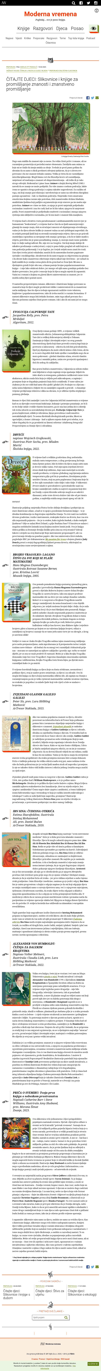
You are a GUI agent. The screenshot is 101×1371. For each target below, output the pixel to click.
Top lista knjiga (76, 38)
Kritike (27, 38)
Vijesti (19, 38)
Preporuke (38, 38)
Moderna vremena (50, 14)
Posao (77, 28)
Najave (9, 38)
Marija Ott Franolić (28, 67)
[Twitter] (88, 3)
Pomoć (42, 1359)
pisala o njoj (50, 976)
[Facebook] (81, 3)
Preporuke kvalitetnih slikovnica (63, 71)
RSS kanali (65, 1359)
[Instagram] (95, 3)
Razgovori (43, 28)
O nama (35, 1359)
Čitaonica (51, 42)
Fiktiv (72, 1354)
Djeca (61, 28)
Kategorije (93, 28)
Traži (66, 1317)
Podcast (90, 38)
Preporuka (10, 67)
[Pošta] (97, 97)
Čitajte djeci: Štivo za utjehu (49, 1292)
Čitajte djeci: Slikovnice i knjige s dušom (16, 1294)
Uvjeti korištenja (53, 1359)
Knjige (23, 28)
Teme (62, 38)
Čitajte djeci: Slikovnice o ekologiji (82, 1292)
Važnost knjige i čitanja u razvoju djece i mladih (27, 71)
